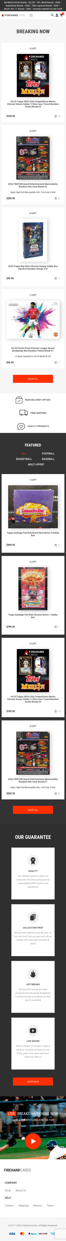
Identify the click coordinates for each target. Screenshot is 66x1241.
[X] (7, 1176)
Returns (37, 1205)
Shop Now (33, 1081)
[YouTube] (13, 1176)
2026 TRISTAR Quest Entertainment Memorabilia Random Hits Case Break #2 (33, 185)
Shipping (23, 1205)
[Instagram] (10, 1176)
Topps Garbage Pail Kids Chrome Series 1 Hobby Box (33, 616)
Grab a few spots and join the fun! (33, 1120)
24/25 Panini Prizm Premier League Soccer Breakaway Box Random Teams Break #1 (33, 349)
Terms (50, 1205)
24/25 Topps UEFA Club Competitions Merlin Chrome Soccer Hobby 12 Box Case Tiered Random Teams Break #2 (33, 104)
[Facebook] (4, 1176)
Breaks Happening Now (33, 1113)
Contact (9, 1205)
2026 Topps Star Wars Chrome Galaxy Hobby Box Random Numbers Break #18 (33, 267)
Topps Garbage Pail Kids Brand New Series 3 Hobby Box (33, 534)
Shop (8, 1190)
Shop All (33, 379)
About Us (21, 1190)
